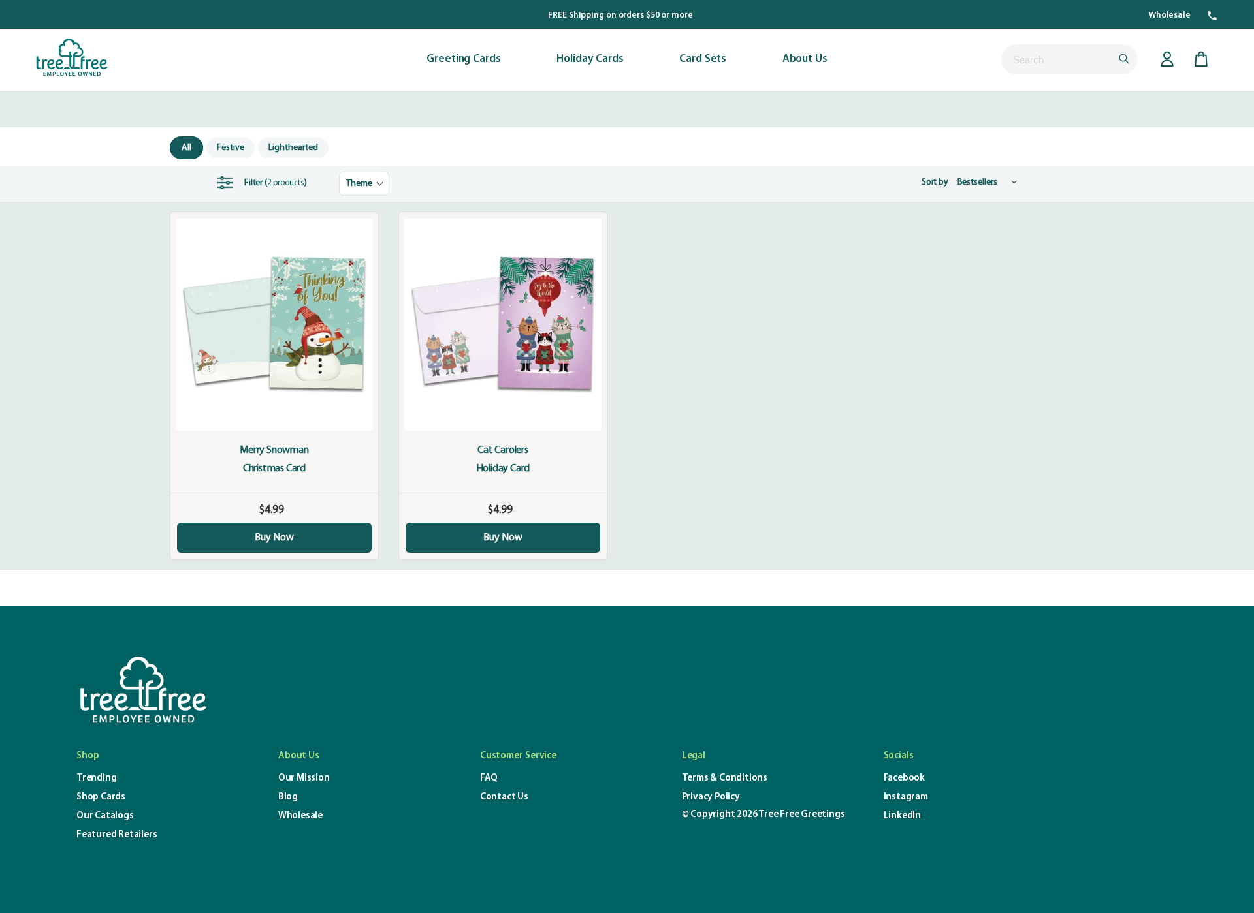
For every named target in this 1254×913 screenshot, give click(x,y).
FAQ (489, 778)
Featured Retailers (116, 835)
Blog (288, 797)
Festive (230, 148)
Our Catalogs (105, 816)
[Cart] (1201, 59)
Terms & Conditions (724, 778)
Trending (96, 778)
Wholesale (1170, 15)
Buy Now (274, 538)
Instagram (906, 797)
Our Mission (304, 778)
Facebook (904, 778)
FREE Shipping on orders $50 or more (620, 15)
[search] (1069, 59)
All (186, 148)
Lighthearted (293, 148)
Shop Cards (100, 797)
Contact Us (504, 797)
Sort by (935, 182)
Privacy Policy (711, 797)
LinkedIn (902, 816)
